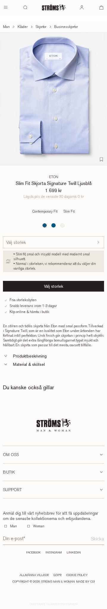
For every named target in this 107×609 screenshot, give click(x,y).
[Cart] (101, 7)
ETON (53, 177)
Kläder (23, 26)
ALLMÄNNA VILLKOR (34, 575)
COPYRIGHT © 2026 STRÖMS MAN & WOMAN (43, 581)
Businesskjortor (66, 26)
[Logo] (53, 7)
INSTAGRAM (53, 552)
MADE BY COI (85, 581)
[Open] (5, 7)
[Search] (25, 7)
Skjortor (40, 26)
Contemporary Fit (44, 211)
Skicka (97, 539)
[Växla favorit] (101, 159)
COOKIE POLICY (77, 575)
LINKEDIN (74, 552)
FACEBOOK (33, 552)
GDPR (58, 575)
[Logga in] (81, 7)
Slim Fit (69, 211)
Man (6, 26)
